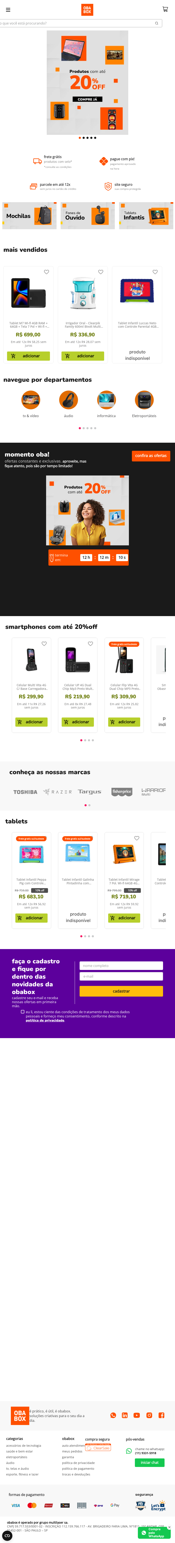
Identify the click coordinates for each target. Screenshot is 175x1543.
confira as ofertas (151, 455)
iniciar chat (150, 1462)
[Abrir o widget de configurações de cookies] (7, 1536)
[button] (80, 138)
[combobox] (87, 23)
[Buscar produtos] (157, 23)
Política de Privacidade (45, 1020)
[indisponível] (137, 356)
